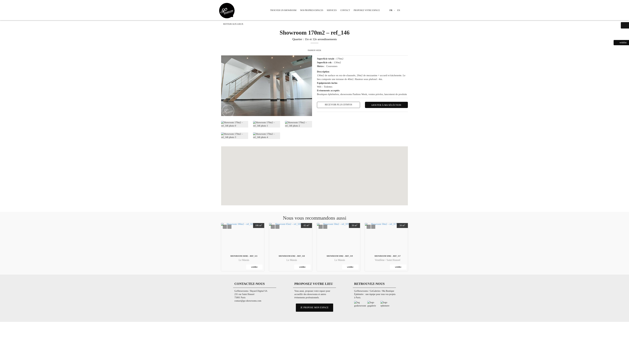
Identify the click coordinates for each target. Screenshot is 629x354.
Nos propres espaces (311, 10)
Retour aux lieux (233, 24)
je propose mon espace (314, 307)
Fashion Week (314, 50)
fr (391, 10)
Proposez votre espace (367, 10)
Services (332, 10)
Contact (345, 10)
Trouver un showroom (283, 10)
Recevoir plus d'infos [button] (338, 104)
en (398, 10)
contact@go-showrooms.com (247, 301)
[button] (225, 227)
